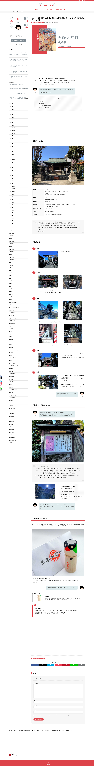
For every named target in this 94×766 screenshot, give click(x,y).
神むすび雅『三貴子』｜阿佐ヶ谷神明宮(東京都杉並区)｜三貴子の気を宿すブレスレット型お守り (18, 54)
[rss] (84, 0)
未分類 (11, 400)
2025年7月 (12, 141)
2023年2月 (12, 212)
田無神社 (12, 410)
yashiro (10, 85)
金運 (11, 434)
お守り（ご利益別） (14, 302)
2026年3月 (12, 119)
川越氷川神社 (13, 381)
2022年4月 (12, 220)
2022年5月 (12, 218)
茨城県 (11, 426)
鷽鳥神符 (47, 596)
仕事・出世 (12, 320)
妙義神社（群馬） (13, 357)
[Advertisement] (58, 65)
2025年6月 (12, 143)
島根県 (11, 379)
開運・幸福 (12, 437)
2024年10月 (12, 159)
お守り (11, 262)
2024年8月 (12, 164)
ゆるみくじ (12, 312)
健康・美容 (12, 323)
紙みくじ (12, 421)
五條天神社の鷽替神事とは (45, 105)
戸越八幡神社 (13, 395)
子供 (11, 360)
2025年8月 (12, 138)
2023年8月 (12, 196)
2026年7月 (12, 109)
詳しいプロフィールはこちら (18, 40)
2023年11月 (12, 188)
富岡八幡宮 (12, 373)
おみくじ (12, 233)
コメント (35, 683)
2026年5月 (12, 114)
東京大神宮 (12, 403)
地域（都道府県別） (36, 22)
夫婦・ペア (12, 355)
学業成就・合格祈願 (14, 365)
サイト (34, 710)
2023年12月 (12, 186)
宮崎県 (11, 371)
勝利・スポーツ (13, 326)
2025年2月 (12, 148)
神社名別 (12, 418)
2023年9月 (12, 194)
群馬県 (11, 424)
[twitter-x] (79, 0)
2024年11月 (12, 156)
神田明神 (12, 416)
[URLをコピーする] (81, 665)
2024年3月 (12, 178)
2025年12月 (12, 127)
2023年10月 (12, 191)
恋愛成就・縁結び (13, 389)
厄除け (11, 331)
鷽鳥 (11, 442)
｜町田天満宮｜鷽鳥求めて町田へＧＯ (16, 84)
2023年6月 (12, 202)
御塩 (11, 384)
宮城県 (11, 368)
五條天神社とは (42, 101)
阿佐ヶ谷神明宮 (13, 440)
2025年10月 (12, 133)
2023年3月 (12, 210)
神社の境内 (41, 103)
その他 (11, 304)
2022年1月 (12, 225)
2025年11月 (12, 130)
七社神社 (12, 315)
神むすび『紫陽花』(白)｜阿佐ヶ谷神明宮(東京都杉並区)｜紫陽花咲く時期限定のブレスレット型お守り (18, 61)
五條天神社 (47, 214)
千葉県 (11, 328)
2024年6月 (12, 170)
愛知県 (11, 392)
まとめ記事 (12, 310)
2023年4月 (12, 207)
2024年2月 (12, 180)
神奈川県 (12, 413)
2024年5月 (12, 172)
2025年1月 (12, 151)
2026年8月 (12, 106)
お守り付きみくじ (13, 299)
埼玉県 (11, 352)
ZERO (26, 88)
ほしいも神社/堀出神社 (14, 307)
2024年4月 (12, 175)
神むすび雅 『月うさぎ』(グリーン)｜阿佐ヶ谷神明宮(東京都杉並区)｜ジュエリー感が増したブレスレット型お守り (18, 71)
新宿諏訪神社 (13, 397)
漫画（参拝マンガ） (14, 408)
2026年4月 (12, 117)
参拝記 (11, 334)
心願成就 (12, 387)
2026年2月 (12, 122)
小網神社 (12, 376)
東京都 (42, 22)
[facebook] (78, 0)
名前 (34, 700)
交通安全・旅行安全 (14, 318)
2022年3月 (12, 223)
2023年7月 (12, 199)
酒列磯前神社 (13, 432)
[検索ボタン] (64, 9)
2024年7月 (12, 167)
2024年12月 (12, 154)
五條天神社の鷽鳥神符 (44, 107)
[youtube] (83, 0)
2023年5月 (12, 204)
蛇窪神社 (12, 429)
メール (35, 705)
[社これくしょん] (47, 5)
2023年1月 (12, 215)
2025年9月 (12, 135)
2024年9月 (12, 162)
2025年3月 (12, 146)
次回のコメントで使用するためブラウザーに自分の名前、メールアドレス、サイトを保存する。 (54, 715)
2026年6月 (12, 111)
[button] (35, 665)
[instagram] (81, 0)
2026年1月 (12, 125)
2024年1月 (12, 183)
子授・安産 (12, 363)
